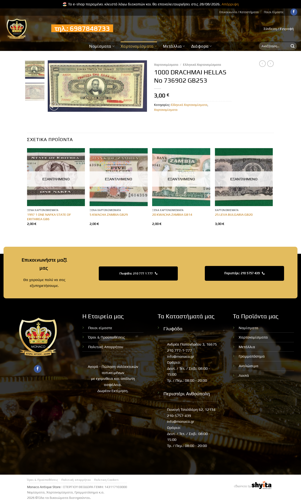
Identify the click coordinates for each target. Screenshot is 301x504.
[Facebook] (293, 11)
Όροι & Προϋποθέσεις (106, 337)
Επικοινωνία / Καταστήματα (239, 12)
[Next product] (262, 63)
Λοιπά (244, 375)
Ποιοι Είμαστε (274, 12)
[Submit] (293, 46)
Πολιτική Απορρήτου (105, 347)
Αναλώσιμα (248, 366)
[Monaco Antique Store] (24, 29)
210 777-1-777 (179, 350)
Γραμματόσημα (252, 356)
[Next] (139, 86)
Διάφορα (200, 46)
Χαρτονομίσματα (137, 46)
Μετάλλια (172, 46)
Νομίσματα (100, 46)
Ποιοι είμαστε (100, 328)
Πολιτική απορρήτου (76, 479)
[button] (279, 28)
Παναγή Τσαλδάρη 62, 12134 (191, 409)
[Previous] (55, 86)
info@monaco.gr (180, 356)
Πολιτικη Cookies (106, 479)
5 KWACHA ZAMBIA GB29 (109, 214)
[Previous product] (270, 63)
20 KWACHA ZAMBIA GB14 (172, 214)
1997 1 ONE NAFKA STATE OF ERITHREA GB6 (49, 217)
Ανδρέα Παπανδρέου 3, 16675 (192, 344)
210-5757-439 (179, 415)
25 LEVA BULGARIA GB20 (234, 214)
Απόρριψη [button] (230, 4)
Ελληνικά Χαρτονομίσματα (202, 64)
